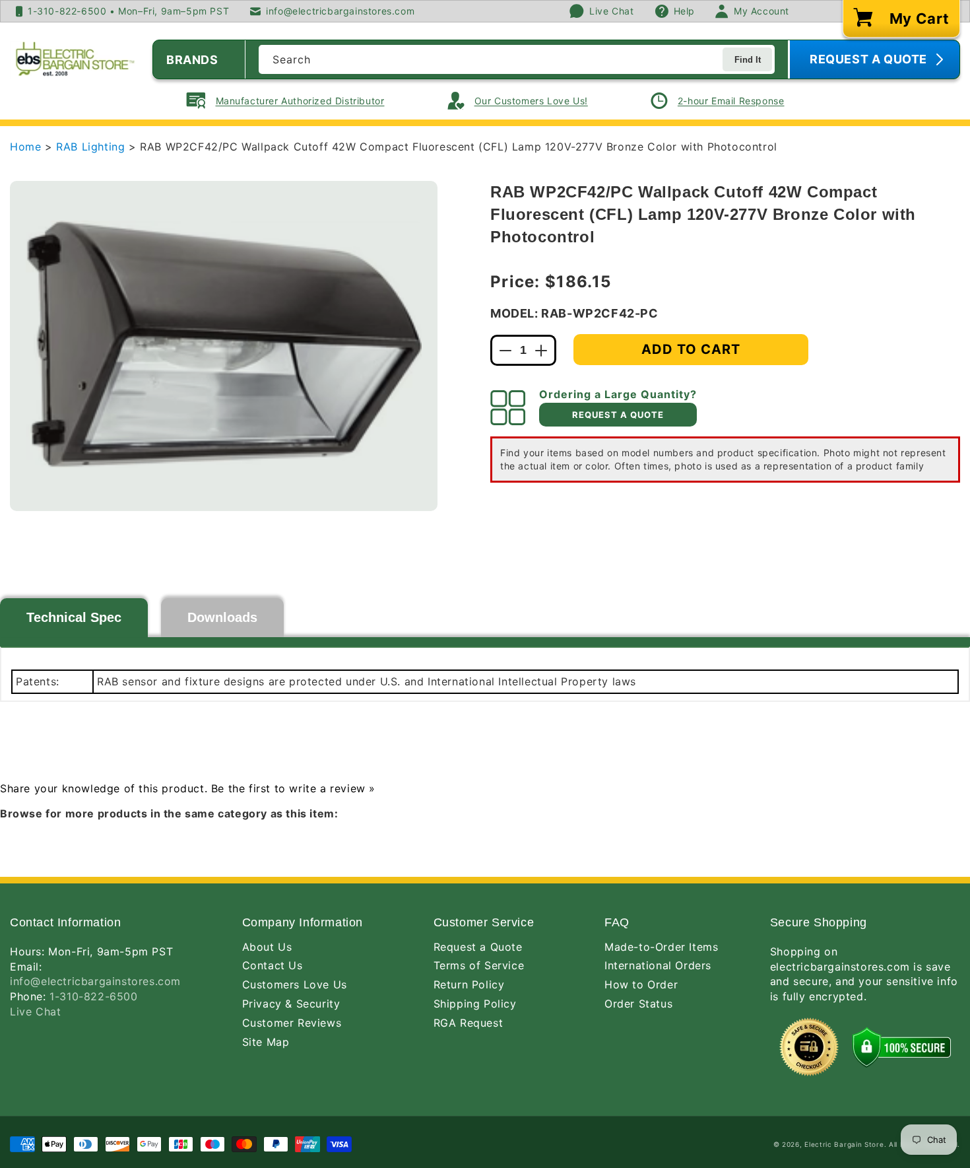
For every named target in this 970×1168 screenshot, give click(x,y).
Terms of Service (479, 965)
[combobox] (517, 59)
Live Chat (35, 1011)
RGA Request (468, 1022)
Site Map (266, 1041)
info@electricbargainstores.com (95, 981)
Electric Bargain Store (844, 1144)
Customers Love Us (294, 984)
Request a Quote (478, 946)
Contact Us (272, 965)
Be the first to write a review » (293, 788)
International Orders (657, 965)
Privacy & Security (291, 1003)
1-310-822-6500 (93, 996)
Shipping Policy (475, 1003)
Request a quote (618, 414)
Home (25, 146)
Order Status (638, 1003)
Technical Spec (73, 617)
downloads (222, 617)
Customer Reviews (292, 1022)
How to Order (641, 984)
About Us (267, 946)
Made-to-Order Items (661, 946)
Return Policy (469, 984)
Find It (747, 60)
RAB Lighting (92, 146)
